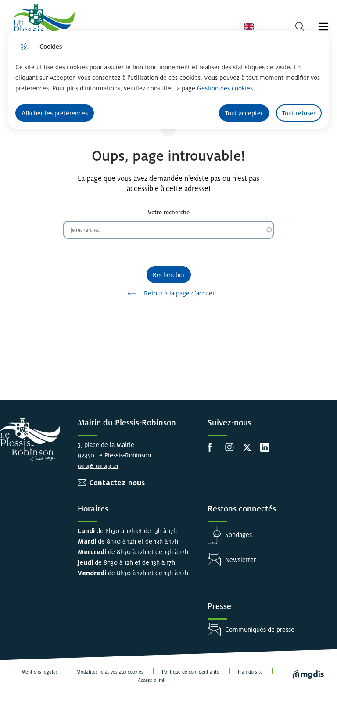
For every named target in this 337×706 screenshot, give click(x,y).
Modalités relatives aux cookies (109, 672)
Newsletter (240, 559)
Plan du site (250, 672)
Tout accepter (244, 113)
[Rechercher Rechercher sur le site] (299, 26)
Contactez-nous (117, 482)
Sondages (238, 534)
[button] (323, 26)
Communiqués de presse (259, 629)
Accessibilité (151, 680)
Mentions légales (39, 672)
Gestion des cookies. (226, 88)
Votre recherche (169, 212)
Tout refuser (298, 113)
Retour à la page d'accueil (180, 293)
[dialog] (168, 80)
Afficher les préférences (55, 113)
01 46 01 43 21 (98, 465)
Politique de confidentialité (190, 672)
